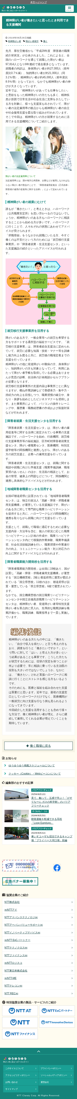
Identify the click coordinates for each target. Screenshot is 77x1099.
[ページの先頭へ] (38, 1051)
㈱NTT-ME (10, 978)
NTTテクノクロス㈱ (15, 947)
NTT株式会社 (12, 902)
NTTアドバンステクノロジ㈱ (21, 917)
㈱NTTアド (10, 909)
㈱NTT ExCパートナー (17, 940)
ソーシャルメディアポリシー (54, 1075)
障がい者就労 (32, 41)
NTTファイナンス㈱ (15, 955)
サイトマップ (11, 1089)
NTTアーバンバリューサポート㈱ (23, 924)
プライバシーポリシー (51, 1068)
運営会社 (45, 1082)
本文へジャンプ (38, 2)
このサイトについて (14, 1068)
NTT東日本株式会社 (15, 970)
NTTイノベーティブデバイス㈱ (22, 932)
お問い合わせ (11, 1082)
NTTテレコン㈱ (13, 985)
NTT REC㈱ (11, 993)
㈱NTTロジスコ (13, 962)
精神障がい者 (14, 41)
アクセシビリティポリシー (17, 1075)
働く (45, 41)
